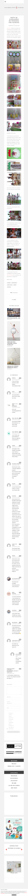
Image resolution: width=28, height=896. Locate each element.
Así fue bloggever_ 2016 (13, 318)
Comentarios (14, 292)
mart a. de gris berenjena (15, 405)
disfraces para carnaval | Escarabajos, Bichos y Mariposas (13, 670)
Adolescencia (14, 778)
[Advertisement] (14, 805)
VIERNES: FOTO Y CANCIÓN (14, 766)
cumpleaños (14, 282)
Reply (20, 391)
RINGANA (14, 763)
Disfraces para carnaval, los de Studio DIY (12, 343)
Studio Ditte (14, 873)
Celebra (8, 282)
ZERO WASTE (14, 788)
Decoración (14, 780)
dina (13, 391)
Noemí (13, 483)
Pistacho (9, 28)
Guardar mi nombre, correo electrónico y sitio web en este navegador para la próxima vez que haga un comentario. (11, 721)
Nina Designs (10, 275)
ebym (15, 299)
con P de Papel (14, 545)
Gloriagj (14, 610)
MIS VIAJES (14, 783)
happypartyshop (16, 640)
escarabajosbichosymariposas (18, 654)
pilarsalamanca (16, 463)
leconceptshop (16, 578)
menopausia (14, 775)
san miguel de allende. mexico (16, 848)
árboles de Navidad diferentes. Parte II (12, 367)
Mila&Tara (14, 622)
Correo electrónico (9, 702)
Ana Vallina (15, 418)
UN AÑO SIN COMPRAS (14, 785)
